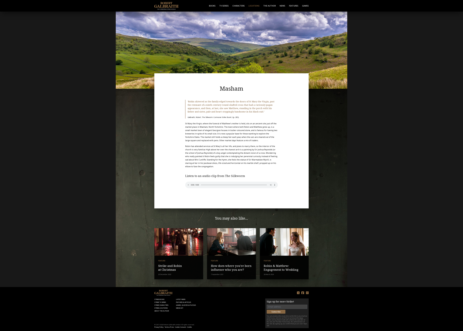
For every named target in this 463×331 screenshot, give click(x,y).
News (282, 5)
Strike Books (159, 299)
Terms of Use (169, 327)
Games (305, 5)
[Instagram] (307, 292)
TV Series (224, 5)
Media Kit (179, 308)
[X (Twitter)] (298, 292)
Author (269, 5)
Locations (254, 5)
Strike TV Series (160, 302)
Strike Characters (161, 305)
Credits (189, 327)
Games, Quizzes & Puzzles (186, 305)
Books (212, 5)
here (301, 318)
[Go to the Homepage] (166, 6)
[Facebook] (302, 292)
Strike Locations (161, 308)
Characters (238, 5)
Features (293, 5)
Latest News (180, 299)
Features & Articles (183, 302)
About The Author (161, 311)
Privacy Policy (158, 327)
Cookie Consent (180, 327)
